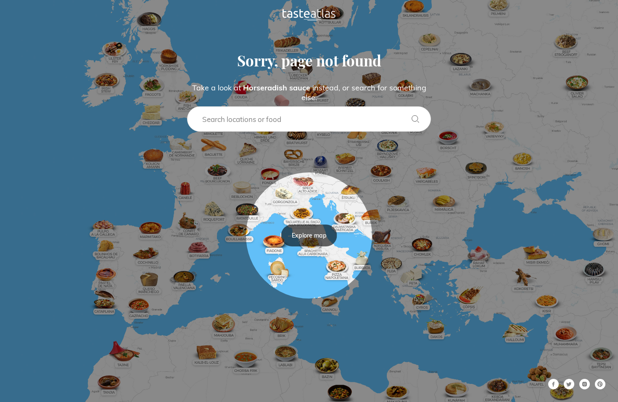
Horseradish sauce (276, 88)
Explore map (309, 235)
